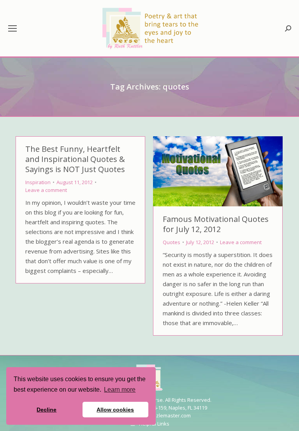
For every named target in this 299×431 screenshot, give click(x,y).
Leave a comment (46, 190)
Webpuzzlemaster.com (163, 415)
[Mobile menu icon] (12, 28)
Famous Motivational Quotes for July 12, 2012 (216, 224)
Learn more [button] (119, 389)
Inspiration (38, 182)
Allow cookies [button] (115, 409)
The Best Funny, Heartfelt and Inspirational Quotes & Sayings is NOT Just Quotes (75, 159)
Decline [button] (46, 409)
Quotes (171, 242)
